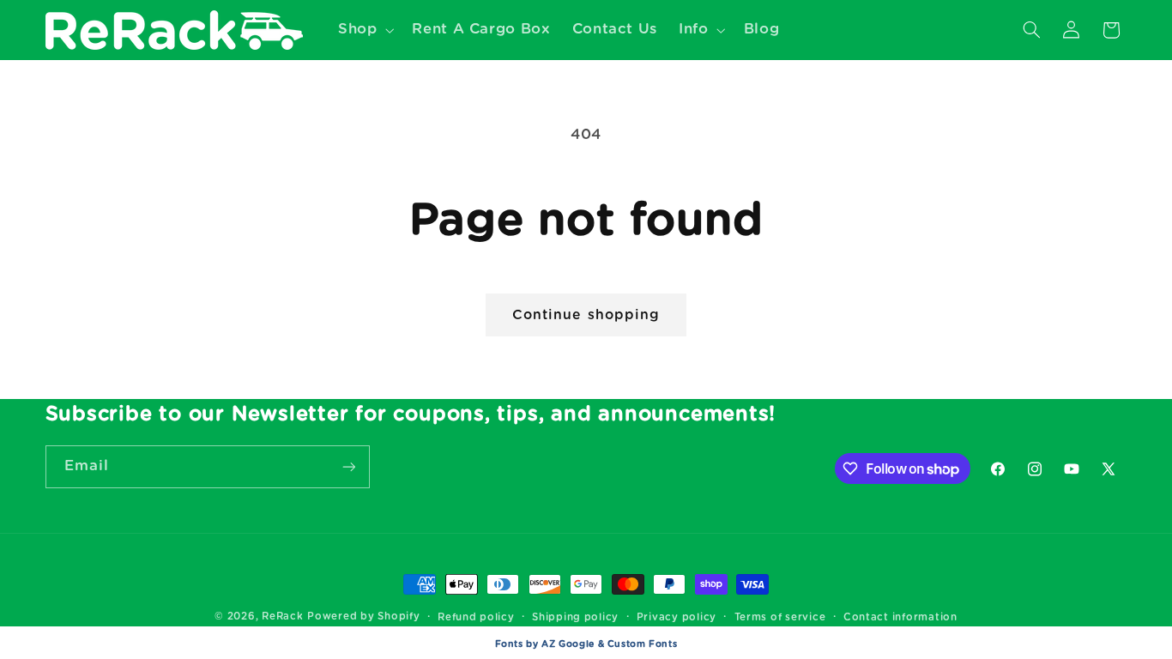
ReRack (282, 616)
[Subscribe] (348, 466)
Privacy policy (676, 617)
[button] (364, 29)
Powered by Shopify (363, 616)
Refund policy (476, 617)
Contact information (900, 617)
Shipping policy (575, 617)
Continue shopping (586, 315)
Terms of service (780, 617)
